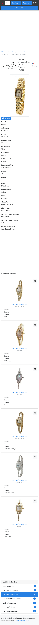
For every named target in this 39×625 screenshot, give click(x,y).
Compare (7, 118)
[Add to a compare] (35, 281)
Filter (20, 8)
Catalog (15, 3)
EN (36, 3)
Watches (26, 3)
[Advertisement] (19, 31)
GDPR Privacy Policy (22, 620)
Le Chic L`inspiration (19, 305)
